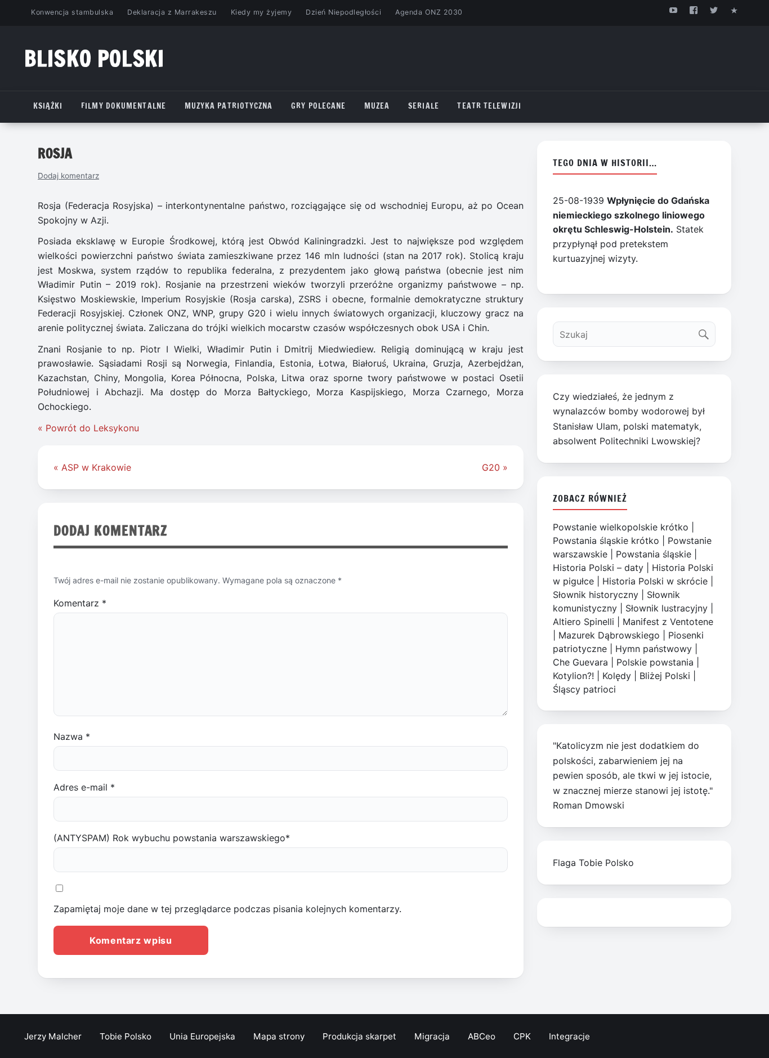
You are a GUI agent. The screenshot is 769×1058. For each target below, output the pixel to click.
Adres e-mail (84, 787)
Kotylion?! (573, 675)
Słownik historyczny (595, 594)
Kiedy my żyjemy (261, 12)
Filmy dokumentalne (123, 105)
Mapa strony (279, 1036)
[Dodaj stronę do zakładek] (734, 10)
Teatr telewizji (489, 105)
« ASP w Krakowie (92, 467)
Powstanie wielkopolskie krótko (620, 527)
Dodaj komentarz (68, 175)
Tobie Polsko (125, 1036)
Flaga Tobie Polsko (593, 862)
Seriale (423, 105)
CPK (522, 1036)
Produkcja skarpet (359, 1036)
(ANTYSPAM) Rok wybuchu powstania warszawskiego (171, 837)
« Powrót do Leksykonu (88, 428)
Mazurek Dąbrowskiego (609, 635)
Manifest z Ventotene (668, 621)
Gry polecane (318, 105)
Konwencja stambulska (72, 12)
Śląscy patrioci (584, 689)
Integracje (569, 1036)
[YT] (673, 10)
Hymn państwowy (653, 648)
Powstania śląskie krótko (606, 540)
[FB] (693, 10)
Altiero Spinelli (583, 621)
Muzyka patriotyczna (229, 105)
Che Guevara (580, 662)
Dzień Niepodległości (343, 12)
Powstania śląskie (653, 554)
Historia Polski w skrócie (655, 581)
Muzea (377, 105)
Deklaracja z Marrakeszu (171, 12)
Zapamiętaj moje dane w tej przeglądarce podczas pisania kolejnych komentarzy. (227, 908)
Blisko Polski (94, 58)
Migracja (432, 1036)
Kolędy (616, 675)
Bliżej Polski (665, 675)
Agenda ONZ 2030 (429, 12)
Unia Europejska (202, 1036)
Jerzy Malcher (53, 1036)
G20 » (495, 467)
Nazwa (71, 736)
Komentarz (79, 603)
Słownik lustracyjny (666, 608)
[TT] (714, 10)
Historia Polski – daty (598, 567)
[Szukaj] (706, 331)
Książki (48, 105)
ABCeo (481, 1036)
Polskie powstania (655, 662)
